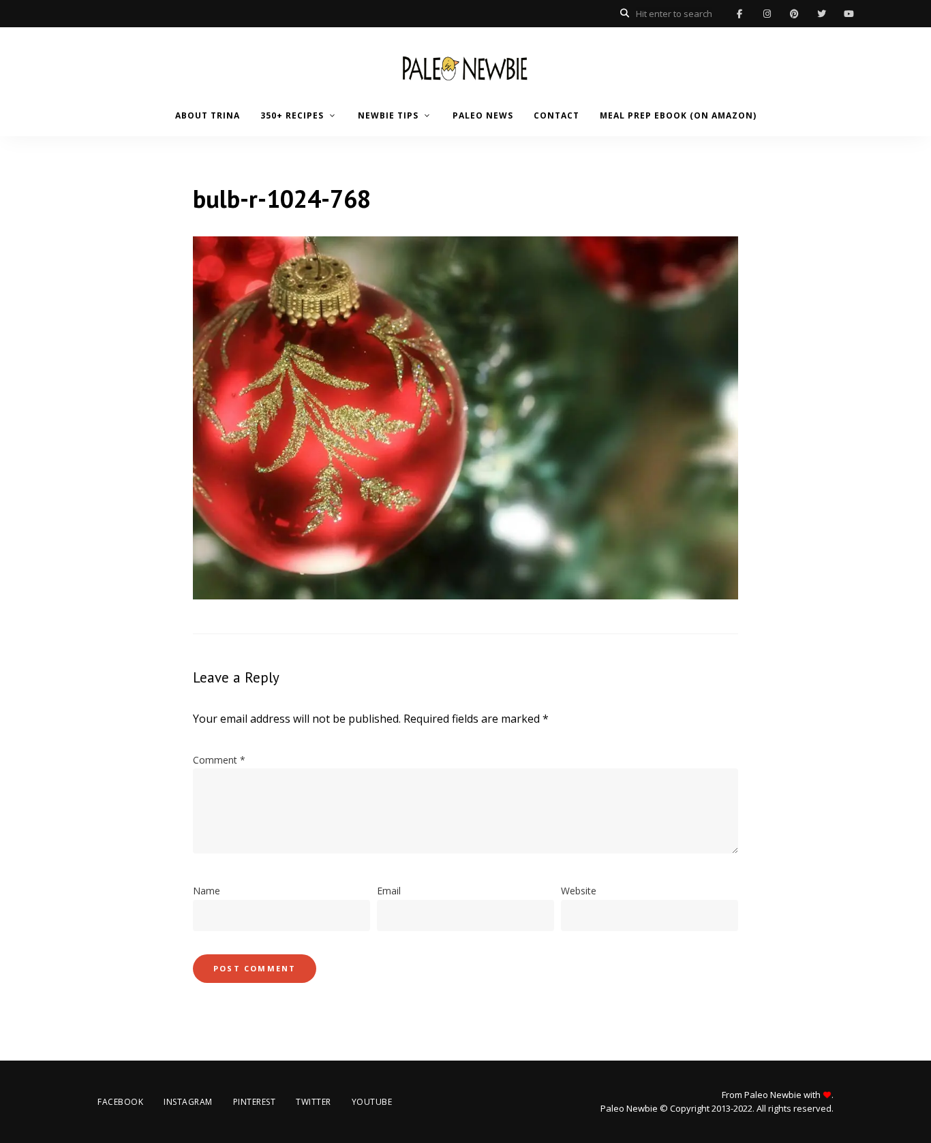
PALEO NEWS (483, 115)
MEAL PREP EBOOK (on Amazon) (678, 115)
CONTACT (556, 115)
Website (578, 890)
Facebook (739, 13)
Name (206, 890)
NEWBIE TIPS (388, 115)
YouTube (848, 13)
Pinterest (794, 13)
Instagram (766, 13)
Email (389, 890)
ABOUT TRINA (207, 115)
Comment (219, 759)
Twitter (821, 13)
